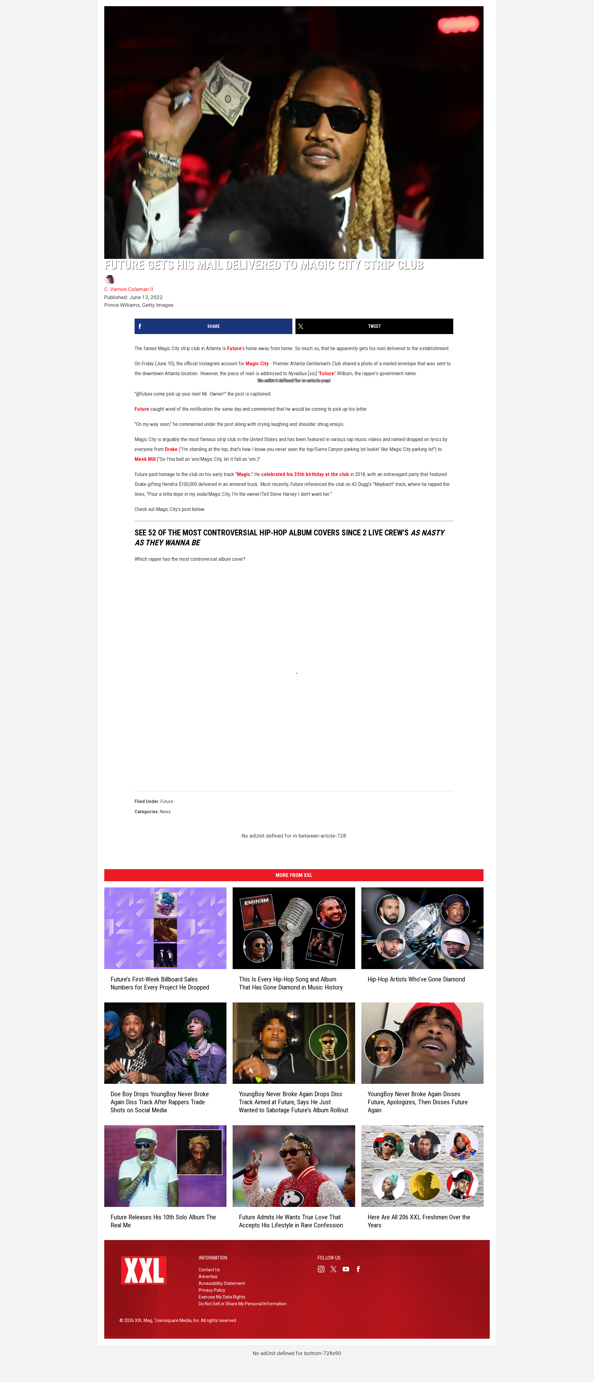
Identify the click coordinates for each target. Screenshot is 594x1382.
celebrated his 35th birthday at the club (305, 474)
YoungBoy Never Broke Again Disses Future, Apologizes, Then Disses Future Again (418, 1102)
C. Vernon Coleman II (128, 289)
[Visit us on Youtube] (348, 1269)
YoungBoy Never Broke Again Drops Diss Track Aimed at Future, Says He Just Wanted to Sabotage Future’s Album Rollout (293, 1102)
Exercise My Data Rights (222, 1296)
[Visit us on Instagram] (323, 1269)
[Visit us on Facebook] (361, 1269)
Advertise (208, 1276)
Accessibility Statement (222, 1283)
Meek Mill (145, 459)
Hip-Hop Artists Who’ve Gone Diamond (416, 979)
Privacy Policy (212, 1290)
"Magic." (244, 474)
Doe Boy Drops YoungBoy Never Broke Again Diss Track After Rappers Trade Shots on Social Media (159, 1102)
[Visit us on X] (336, 1269)
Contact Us (209, 1269)
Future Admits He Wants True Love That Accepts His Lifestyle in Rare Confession (291, 1221)
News (165, 811)
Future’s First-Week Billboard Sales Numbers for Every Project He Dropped (159, 983)
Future (234, 348)
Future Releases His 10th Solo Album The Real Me (163, 1221)
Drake (171, 449)
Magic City (257, 363)
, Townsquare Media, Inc (175, 1320)
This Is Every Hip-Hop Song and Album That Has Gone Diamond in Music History (291, 983)
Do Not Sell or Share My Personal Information (242, 1303)
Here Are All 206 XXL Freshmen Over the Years (419, 1221)
